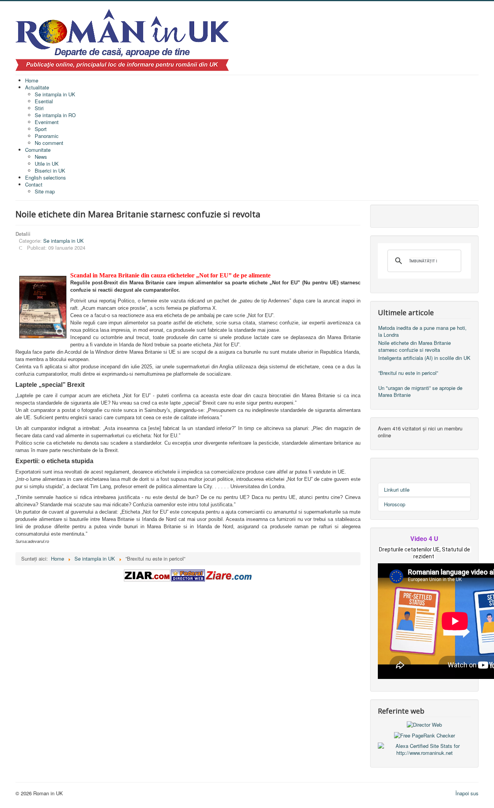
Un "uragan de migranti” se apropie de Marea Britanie (420, 391)
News (41, 156)
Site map (45, 191)
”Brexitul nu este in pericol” (408, 372)
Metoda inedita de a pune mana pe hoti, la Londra (422, 331)
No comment (49, 142)
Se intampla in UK (55, 94)
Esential (44, 101)
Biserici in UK (50, 170)
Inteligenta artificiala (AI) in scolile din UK (424, 357)
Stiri (39, 108)
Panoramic (47, 135)
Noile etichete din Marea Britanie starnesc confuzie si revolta (414, 346)
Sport (41, 129)
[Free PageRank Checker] (424, 735)
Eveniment (47, 122)
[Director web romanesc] (424, 723)
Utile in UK (47, 163)
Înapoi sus (467, 793)
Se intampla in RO (55, 115)
